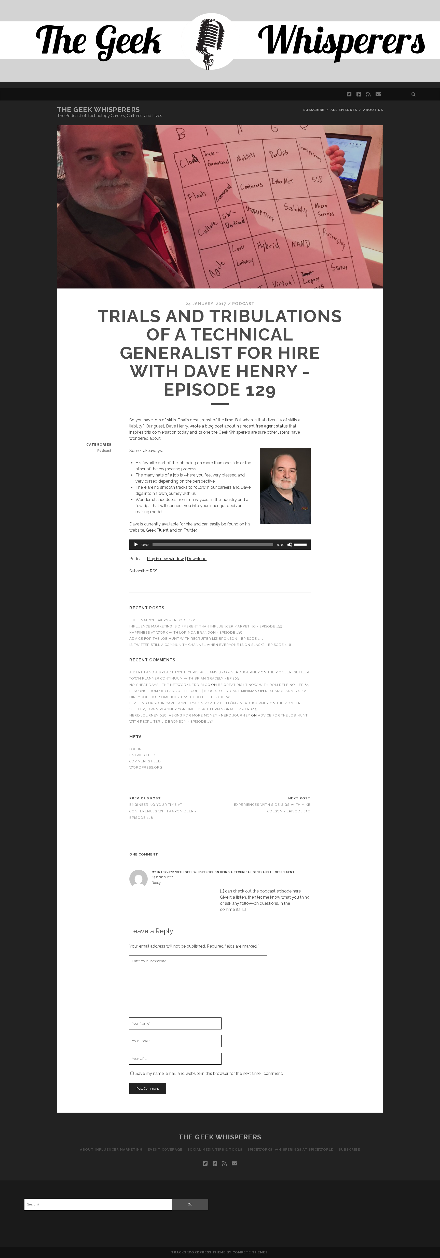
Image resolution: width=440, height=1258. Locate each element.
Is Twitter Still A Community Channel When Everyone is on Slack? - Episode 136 (210, 645)
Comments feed (145, 761)
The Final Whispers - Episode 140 (162, 620)
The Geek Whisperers (98, 110)
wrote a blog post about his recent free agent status (239, 426)
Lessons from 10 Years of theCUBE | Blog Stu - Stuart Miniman (193, 691)
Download (197, 558)
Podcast (243, 303)
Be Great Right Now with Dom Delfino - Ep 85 (263, 685)
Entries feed (142, 755)
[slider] (301, 544)
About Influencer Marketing (111, 1149)
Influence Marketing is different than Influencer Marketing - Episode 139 (205, 626)
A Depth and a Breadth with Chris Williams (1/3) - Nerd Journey (194, 672)
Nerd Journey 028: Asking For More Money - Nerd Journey (189, 715)
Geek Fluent (157, 530)
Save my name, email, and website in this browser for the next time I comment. (209, 1073)
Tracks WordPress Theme (198, 1252)
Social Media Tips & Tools (214, 1149)
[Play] (136, 544)
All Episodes (344, 110)
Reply (156, 883)
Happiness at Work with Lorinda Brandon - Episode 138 (186, 632)
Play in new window (165, 558)
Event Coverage (165, 1149)
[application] (219, 544)
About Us (373, 110)
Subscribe (313, 110)
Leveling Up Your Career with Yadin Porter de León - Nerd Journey (199, 703)
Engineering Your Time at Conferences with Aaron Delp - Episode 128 (162, 811)
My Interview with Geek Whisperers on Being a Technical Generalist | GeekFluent (223, 872)
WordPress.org (145, 767)
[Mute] (289, 544)
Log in (135, 749)
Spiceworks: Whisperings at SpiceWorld (291, 1149)
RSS (154, 571)
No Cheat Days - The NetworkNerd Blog (169, 685)
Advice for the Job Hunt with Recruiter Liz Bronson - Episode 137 (196, 638)
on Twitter (187, 530)
